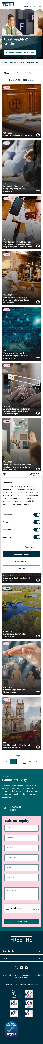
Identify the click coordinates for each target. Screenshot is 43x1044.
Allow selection (21, 561)
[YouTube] (21, 967)
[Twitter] (16, 967)
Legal (4, 958)
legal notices (37, 975)
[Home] (21, 942)
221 (30, 761)
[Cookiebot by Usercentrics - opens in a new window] (30, 474)
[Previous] (6, 761)
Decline (21, 568)
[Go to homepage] (8, 6)
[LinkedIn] (26, 967)
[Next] (36, 761)
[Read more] (21, 111)
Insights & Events (17, 62)
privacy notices (23, 977)
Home (4, 62)
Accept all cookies (21, 554)
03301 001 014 (15, 810)
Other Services (9, 951)
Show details (29, 547)
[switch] (36, 522)
